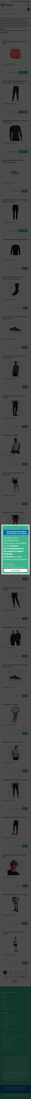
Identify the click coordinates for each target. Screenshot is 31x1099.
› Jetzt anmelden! (15, 570)
